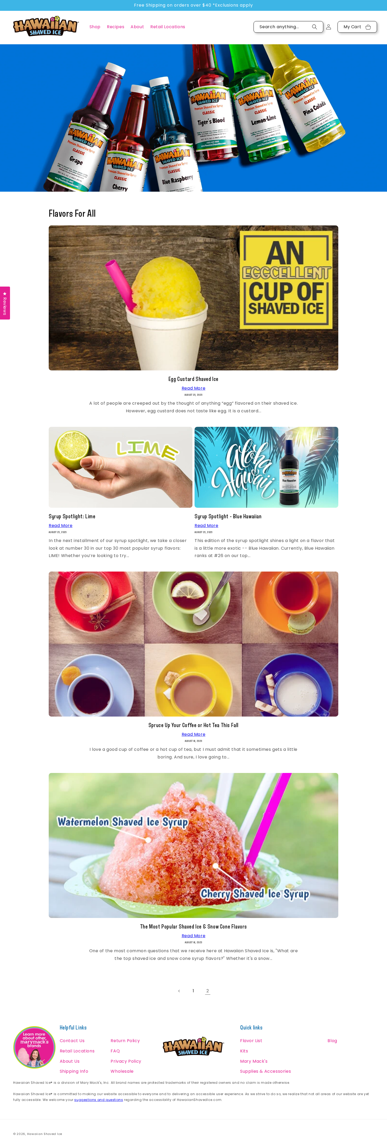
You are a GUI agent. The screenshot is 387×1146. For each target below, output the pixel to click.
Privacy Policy (126, 1061)
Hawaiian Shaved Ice (44, 1134)
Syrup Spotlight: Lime (72, 516)
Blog (332, 1041)
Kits (244, 1051)
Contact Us (72, 1041)
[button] (95, 27)
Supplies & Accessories (265, 1071)
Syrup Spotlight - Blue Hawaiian (228, 516)
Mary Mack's (254, 1061)
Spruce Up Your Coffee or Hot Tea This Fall (193, 725)
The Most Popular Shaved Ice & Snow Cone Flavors (193, 926)
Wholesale (122, 1071)
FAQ (115, 1051)
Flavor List (251, 1041)
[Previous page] (179, 991)
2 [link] (207, 991)
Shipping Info (74, 1071)
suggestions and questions (98, 1099)
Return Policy (125, 1041)
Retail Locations (77, 1051)
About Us (70, 1061)
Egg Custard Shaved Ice (193, 379)
